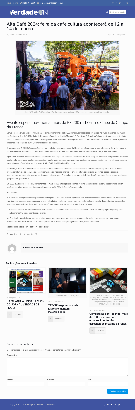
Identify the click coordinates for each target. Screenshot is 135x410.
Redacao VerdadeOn (33, 247)
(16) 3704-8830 (28, 3)
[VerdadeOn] (29, 12)
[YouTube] (123, 3)
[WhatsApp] (112, 3)
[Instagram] (127, 3)
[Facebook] (116, 3)
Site (89, 380)
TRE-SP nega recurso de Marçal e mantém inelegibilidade (63, 309)
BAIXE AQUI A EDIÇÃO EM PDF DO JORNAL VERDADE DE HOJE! (26, 304)
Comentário (12, 355)
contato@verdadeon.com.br (51, 3)
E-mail (50, 380)
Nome (10, 380)
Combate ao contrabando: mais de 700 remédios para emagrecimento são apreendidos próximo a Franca (108, 318)
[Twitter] (119, 3)
